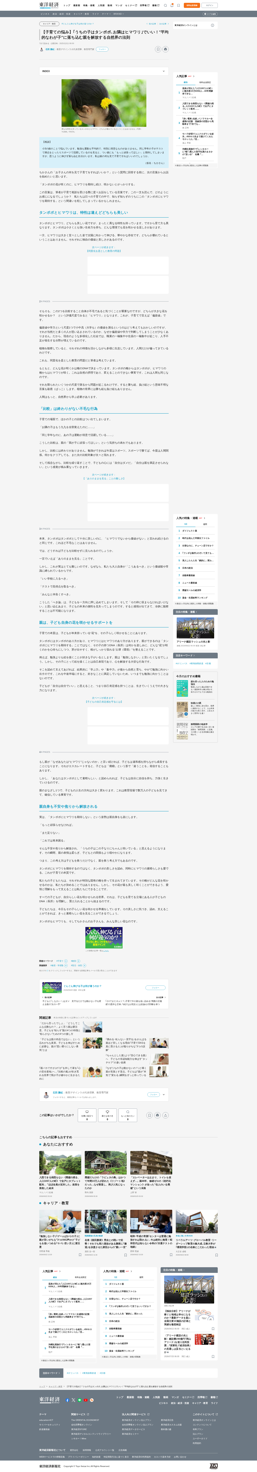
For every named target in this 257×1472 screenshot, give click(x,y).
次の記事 (162, 24)
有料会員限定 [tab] (205, 82)
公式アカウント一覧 (104, 1450)
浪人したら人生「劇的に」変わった (198, 560)
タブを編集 (211, 14)
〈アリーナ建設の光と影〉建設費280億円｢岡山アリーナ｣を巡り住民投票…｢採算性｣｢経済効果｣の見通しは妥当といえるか (177, 1343)
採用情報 (87, 1450)
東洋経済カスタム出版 (171, 1424)
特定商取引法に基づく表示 (116, 1457)
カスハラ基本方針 (162, 1457)
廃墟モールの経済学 (191, 590)
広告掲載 (123, 1450)
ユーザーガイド (200, 1438)
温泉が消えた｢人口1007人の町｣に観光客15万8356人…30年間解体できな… (197, 91)
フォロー (102, 49)
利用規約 (197, 1443)
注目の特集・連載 (185, 612)
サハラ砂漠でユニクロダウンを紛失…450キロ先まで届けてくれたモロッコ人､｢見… (198, 136)
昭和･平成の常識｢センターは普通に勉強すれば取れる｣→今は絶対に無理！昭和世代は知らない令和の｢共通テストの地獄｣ (151, 1241)
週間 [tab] (205, 524)
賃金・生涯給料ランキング (194, 597)
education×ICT (46, 1420)
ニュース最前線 (189, 583)
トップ (66, 5)
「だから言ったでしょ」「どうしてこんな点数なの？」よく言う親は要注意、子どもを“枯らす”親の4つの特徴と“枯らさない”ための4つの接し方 (59, 1028)
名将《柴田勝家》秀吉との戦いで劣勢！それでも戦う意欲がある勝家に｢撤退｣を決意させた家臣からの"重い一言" (106, 1243)
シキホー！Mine (78, 1438)
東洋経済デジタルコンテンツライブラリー (91, 1434)
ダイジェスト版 (189, 531)
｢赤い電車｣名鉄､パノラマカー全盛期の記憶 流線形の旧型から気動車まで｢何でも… (198, 121)
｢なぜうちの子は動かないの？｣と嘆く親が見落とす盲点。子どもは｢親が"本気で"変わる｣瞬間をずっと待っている (126, 1071)
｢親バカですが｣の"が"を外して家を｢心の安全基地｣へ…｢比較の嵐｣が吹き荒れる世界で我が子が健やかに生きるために (60, 1073)
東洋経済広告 (167, 1420)
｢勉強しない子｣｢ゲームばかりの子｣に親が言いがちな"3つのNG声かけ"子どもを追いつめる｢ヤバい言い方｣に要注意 (59, 1241)
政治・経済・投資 (62, 14)
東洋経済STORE (79, 1429)
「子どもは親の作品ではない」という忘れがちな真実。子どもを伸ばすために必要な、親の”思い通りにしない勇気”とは (59, 1044)
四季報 (143, 5)
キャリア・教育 (81, 14)
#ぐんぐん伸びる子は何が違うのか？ (78, 24)
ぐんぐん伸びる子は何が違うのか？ (83, 986)
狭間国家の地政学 (199, 724)
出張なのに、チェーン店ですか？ (198, 545)
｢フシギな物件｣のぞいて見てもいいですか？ (198, 553)
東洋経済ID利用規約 (141, 1457)
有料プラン (198, 1429)
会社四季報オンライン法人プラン (137, 1424)
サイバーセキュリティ (49, 1424)
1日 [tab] (185, 524)
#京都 (208, 663)
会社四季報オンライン (81, 1424)
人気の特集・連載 (187, 518)
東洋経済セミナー (130, 1434)
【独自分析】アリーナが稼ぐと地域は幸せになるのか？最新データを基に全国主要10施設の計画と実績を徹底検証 (177, 1318)
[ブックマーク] (158, 49)
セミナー (129, 5)
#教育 (73, 961)
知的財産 (96, 1457)
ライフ (95, 14)
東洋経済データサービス (133, 1429)
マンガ (118, 5)
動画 (110, 5)
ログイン (209, 5)
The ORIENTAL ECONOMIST (85, 1420)
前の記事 (152, 24)
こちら (106, 951)
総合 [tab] (186, 82)
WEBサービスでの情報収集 (52, 1457)
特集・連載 (89, 5)
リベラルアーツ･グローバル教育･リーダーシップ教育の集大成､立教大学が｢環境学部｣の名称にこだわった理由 (196, 1243)
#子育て (60, 961)
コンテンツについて (202, 1424)
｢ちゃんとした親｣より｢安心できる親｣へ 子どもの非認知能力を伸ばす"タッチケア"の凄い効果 (126, 1059)
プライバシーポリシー (78, 1457)
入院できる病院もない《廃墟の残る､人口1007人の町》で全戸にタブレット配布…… (198, 106)
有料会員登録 (192, 5)
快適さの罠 (196, 703)
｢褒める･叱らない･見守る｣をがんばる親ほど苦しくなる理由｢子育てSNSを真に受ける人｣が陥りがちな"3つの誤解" (126, 1044)
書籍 (154, 5)
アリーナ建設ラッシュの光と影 (193, 641)
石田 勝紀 (50, 49)
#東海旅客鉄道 (196, 663)
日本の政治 (187, 568)
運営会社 (74, 1450)
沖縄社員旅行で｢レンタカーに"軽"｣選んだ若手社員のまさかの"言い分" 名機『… (197, 152)
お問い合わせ (180, 1457)
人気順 (101, 5)
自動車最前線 (188, 575)
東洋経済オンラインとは (186, 25)
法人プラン (198, 1434)
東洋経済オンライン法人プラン (136, 1420)
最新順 (76, 5)
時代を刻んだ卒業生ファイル (196, 538)
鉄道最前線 (44, 1429)
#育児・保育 (76, 965)
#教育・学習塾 (57, 965)
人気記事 (181, 76)
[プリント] (165, 49)
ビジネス (45, 14)
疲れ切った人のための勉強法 (202, 682)
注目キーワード (184, 655)
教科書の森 (166, 1429)
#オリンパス (182, 663)
